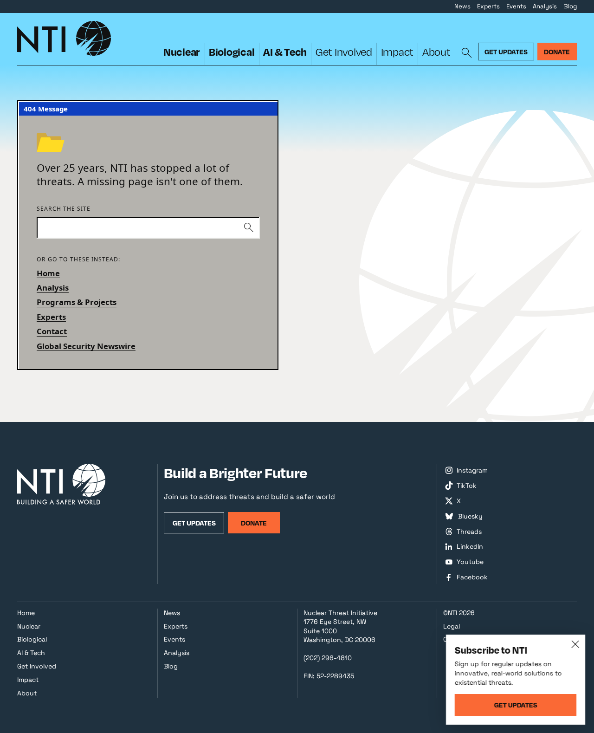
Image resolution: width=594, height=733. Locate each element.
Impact (397, 51)
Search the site (63, 209)
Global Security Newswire (86, 346)
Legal (451, 626)
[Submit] (249, 228)
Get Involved (344, 51)
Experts (488, 6)
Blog (570, 6)
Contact (52, 331)
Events (516, 6)
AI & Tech (285, 51)
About (436, 51)
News (462, 6)
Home (48, 273)
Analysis (545, 6)
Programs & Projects (76, 302)
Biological (232, 51)
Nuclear (181, 51)
